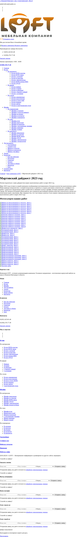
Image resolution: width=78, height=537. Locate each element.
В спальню (7, 426)
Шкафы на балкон (17, 114)
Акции (6, 153)
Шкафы (6, 107)
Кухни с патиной (17, 76)
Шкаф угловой (8, 420)
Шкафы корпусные (17, 122)
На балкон (7, 430)
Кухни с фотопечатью (18, 80)
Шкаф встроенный (10, 415)
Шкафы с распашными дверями (21, 126)
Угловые (6, 366)
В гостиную (8, 431)
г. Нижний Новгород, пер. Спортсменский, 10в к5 (16, 1)
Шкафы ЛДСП (16, 138)
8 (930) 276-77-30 (5, 65)
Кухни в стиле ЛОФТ (11, 381)
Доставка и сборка (14, 163)
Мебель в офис (5, 452)
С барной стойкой (10, 369)
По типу (10, 119)
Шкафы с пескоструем (18, 141)
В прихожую (8, 433)
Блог (9, 167)
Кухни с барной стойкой (19, 92)
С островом (7, 371)
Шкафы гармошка (17, 128)
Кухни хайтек (15, 104)
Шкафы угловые (16, 129)
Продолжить (4, 536)
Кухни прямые (16, 87)
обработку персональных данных (37, 470)
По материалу (12, 71)
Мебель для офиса (13, 151)
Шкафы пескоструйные (11, 405)
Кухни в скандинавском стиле (21, 105)
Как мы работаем (13, 157)
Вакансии (11, 165)
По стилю (11, 95)
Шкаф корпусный (9, 413)
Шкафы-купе (15, 121)
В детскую (7, 428)
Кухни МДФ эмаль (17, 75)
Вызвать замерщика (21, 45)
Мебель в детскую (13, 148)
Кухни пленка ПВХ (10, 356)
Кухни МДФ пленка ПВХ (19, 82)
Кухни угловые (16, 88)
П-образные (8, 367)
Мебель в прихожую (14, 150)
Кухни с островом (17, 93)
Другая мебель (8, 143)
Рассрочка (11, 158)
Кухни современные (18, 97)
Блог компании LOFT (14, 173)
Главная (6, 68)
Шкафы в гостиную (17, 116)
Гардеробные (12, 145)
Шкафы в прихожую (18, 117)
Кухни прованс (16, 102)
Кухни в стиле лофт (17, 100)
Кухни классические (18, 99)
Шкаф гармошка (9, 418)
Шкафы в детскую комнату (20, 112)
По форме (11, 85)
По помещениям (13, 109)
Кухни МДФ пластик (18, 73)
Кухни (6, 70)
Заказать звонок (5, 58)
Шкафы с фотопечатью (18, 140)
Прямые (6, 364)
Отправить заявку (60, 466)
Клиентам (7, 155)
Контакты (7, 170)
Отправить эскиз (8, 39)
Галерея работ (8, 168)
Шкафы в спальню (17, 111)
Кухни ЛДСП (15, 83)
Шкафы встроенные (17, 124)
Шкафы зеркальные (17, 133)
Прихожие (3, 448)
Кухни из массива (17, 78)
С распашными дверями (12, 416)
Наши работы (8, 292)
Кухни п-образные (17, 90)
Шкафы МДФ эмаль (17, 136)
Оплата (10, 162)
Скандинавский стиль (11, 386)
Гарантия (11, 160)
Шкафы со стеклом (17, 134)
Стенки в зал (12, 146)
